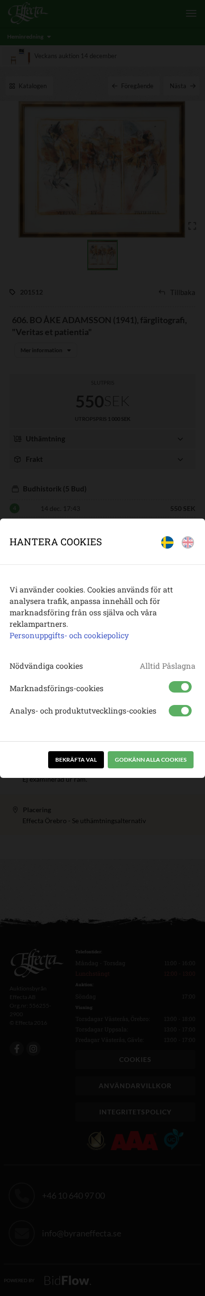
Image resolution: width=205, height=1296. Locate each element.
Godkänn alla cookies (150, 759)
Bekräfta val (76, 759)
